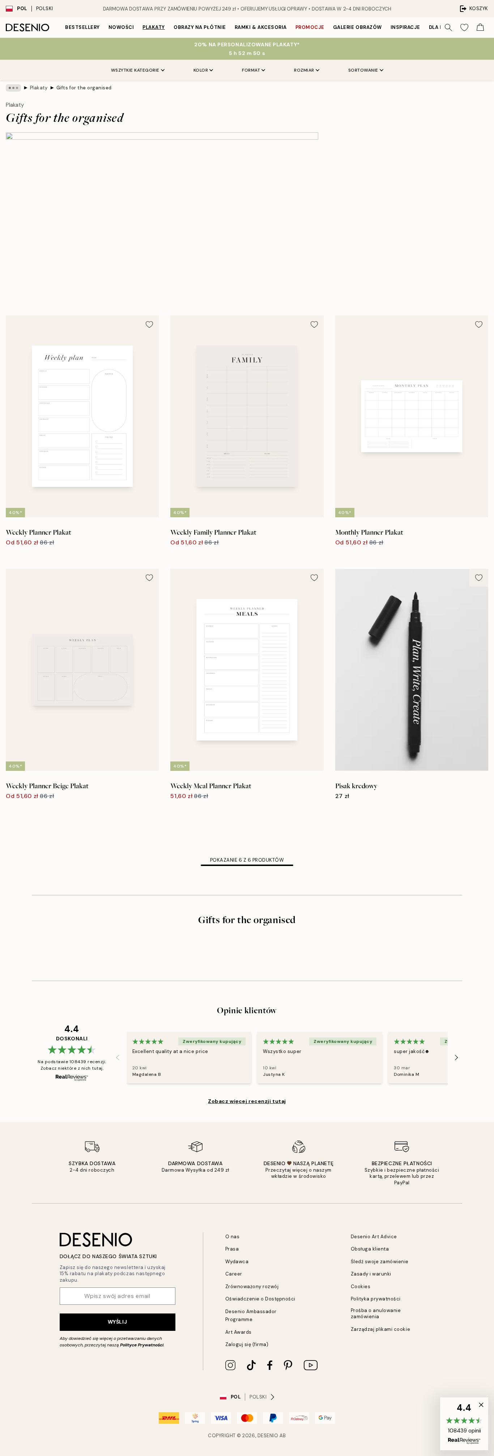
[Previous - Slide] (118, 1057)
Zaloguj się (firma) (247, 1344)
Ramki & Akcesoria (261, 27)
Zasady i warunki (371, 1274)
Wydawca (237, 1261)
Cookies (361, 1286)
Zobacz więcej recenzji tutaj (247, 1101)
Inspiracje (405, 27)
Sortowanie (363, 70)
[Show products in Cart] (480, 27)
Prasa (232, 1249)
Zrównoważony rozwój (252, 1286)
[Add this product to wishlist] (149, 324)
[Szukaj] (448, 27)
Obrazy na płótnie (200, 27)
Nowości (121, 27)
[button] (464, 1423)
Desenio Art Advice (374, 1237)
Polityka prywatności (376, 1299)
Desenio (267, 1435)
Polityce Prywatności (141, 1345)
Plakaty (153, 27)
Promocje (309, 27)
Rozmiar (304, 70)
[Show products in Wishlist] (464, 27)
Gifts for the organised (84, 88)
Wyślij (117, 1322)
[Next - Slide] (456, 1057)
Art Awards (238, 1332)
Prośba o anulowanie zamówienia (376, 1313)
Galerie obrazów (357, 27)
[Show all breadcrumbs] (13, 88)
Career (233, 1274)
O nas (232, 1237)
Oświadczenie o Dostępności (260, 1299)
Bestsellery (82, 27)
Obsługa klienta (370, 1249)
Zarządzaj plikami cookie (380, 1329)
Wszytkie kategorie (135, 70)
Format (251, 70)
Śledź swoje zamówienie (380, 1261)
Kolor (200, 70)
